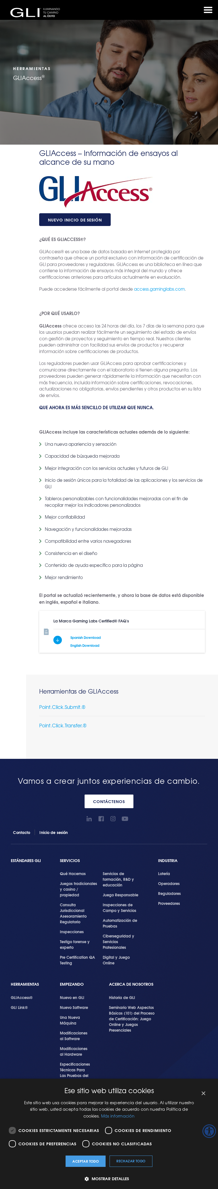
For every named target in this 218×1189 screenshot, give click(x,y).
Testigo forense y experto (75, 944)
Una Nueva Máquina (70, 1020)
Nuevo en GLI (72, 997)
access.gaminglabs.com (159, 289)
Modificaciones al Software (73, 1035)
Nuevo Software (74, 1007)
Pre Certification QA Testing (77, 960)
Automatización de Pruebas (120, 923)
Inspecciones (72, 931)
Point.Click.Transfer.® (63, 725)
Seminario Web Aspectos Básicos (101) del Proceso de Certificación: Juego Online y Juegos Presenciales (131, 1018)
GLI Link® (19, 1007)
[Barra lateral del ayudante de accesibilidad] (209, 1131)
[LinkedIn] (89, 818)
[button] (109, 1178)
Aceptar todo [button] (85, 1161)
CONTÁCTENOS (109, 801)
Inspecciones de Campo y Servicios (119, 907)
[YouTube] (125, 818)
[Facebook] (101, 818)
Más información (118, 1116)
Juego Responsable (120, 894)
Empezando (72, 984)
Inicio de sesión (53, 832)
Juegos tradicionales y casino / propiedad (78, 888)
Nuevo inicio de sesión (75, 220)
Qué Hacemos (73, 873)
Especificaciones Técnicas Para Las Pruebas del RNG (75, 1072)
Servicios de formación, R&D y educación (118, 879)
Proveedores (169, 903)
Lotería (164, 873)
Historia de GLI (122, 997)
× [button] (203, 1093)
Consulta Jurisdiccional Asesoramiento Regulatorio (73, 913)
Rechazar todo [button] (130, 1160)
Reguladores (169, 893)
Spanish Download (85, 637)
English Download (84, 645)
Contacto (21, 832)
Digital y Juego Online (116, 960)
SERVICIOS (70, 860)
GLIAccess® (22, 997)
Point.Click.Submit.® (62, 706)
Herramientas (25, 984)
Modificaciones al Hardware (73, 1051)
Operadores (169, 883)
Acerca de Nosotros (131, 984)
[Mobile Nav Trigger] (208, 10)
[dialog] (109, 1134)
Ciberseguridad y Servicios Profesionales (118, 941)
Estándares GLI (26, 860)
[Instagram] (113, 818)
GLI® (37, 12)
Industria (167, 860)
